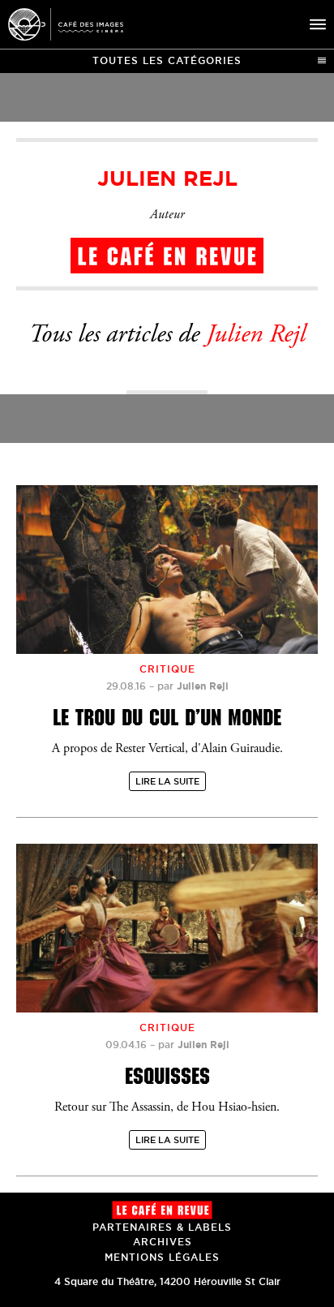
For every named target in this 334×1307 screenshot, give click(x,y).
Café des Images (65, 24)
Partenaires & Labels (162, 1227)
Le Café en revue (162, 1210)
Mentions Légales (162, 1257)
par (193, 686)
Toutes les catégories (167, 60)
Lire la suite (167, 781)
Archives (162, 1241)
